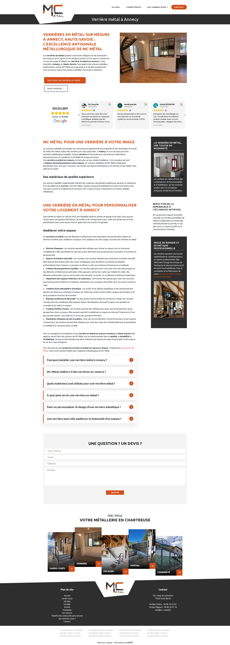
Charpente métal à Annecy (100, 636)
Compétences (133, 7)
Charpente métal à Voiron (100, 633)
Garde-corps (67, 598)
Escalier (67, 604)
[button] (185, 115)
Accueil (116, 7)
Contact (179, 7)
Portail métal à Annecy (129, 636)
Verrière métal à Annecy (157, 636)
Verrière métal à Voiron (157, 633)
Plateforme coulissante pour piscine (67, 616)
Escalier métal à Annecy (70, 636)
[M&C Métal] (53, 11)
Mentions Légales (104, 643)
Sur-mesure (67, 613)
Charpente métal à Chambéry (101, 630)
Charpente (67, 610)
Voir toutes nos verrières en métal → (65, 80)
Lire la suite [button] (86, 125)
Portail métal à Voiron (128, 633)
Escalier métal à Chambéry (71, 630)
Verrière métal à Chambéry (158, 630)
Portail (67, 607)
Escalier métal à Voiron (70, 633)
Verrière (67, 601)
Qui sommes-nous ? (157, 7)
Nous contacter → (56, 88)
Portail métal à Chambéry (130, 630)
